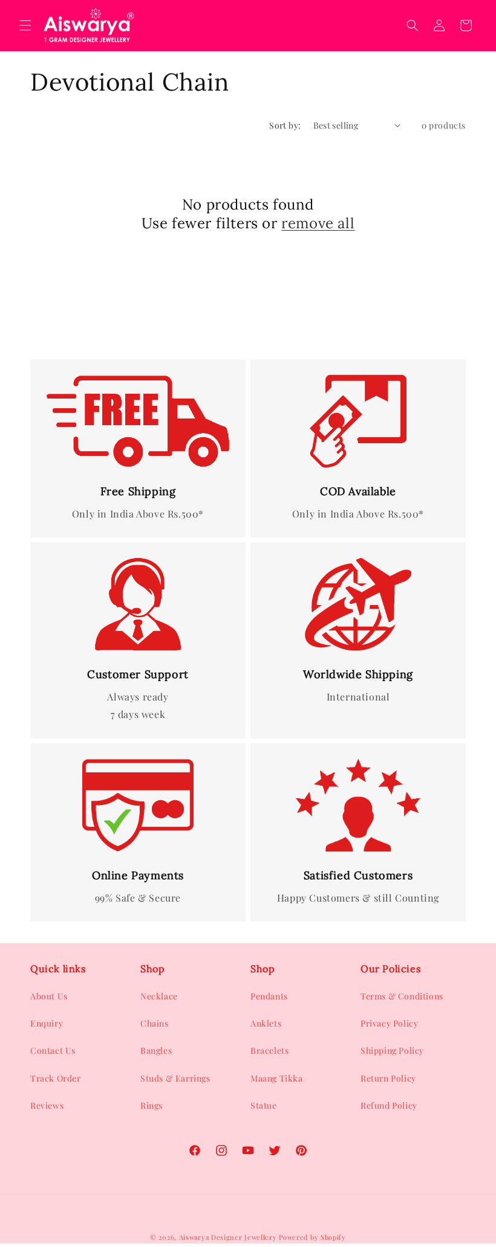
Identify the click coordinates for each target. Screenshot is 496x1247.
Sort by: (285, 125)
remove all (317, 223)
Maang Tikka (276, 1078)
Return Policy (388, 1078)
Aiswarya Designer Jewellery (228, 1237)
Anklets (265, 1023)
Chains (154, 1023)
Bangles (156, 1050)
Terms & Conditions (402, 996)
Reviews (47, 1105)
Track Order (55, 1078)
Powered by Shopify (312, 1237)
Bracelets (269, 1050)
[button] (25, 25)
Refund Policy (389, 1105)
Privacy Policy (389, 1023)
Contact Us (53, 1050)
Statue (263, 1105)
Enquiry (46, 1023)
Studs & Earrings (175, 1078)
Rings (151, 1105)
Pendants (269, 996)
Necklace (159, 996)
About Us (49, 996)
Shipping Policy (392, 1050)
